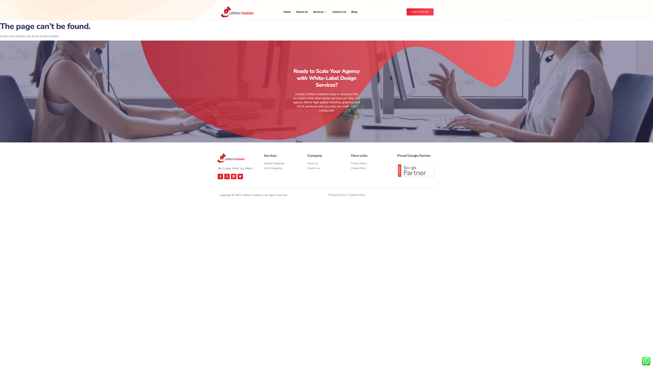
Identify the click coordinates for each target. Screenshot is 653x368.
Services (318, 12)
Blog (354, 12)
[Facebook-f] (220, 176)
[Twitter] (240, 176)
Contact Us (339, 12)
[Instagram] (227, 176)
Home (287, 12)
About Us (302, 12)
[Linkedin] (233, 176)
